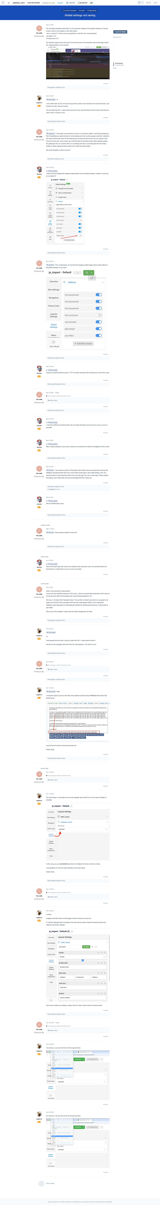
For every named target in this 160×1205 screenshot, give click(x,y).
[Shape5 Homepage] (60, 2)
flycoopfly (52, 99)
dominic (51, 265)
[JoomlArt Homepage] (18, 2)
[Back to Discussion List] (3, 2)
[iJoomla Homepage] (70, 2)
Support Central (9, 2)
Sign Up (148, 3)
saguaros (52, 133)
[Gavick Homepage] (33, 2)
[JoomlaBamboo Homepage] (48, 2)
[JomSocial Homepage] (82, 2)
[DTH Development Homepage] (91, 2)
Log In (155, 3)
